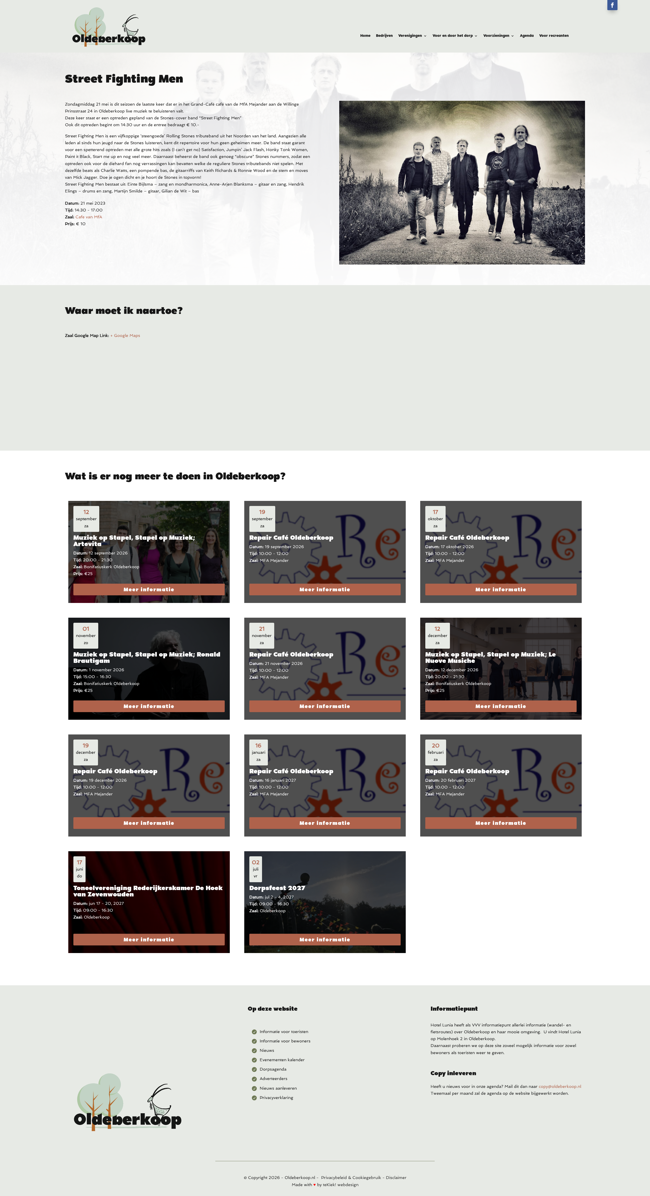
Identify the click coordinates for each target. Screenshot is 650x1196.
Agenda (527, 36)
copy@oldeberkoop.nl (560, 1086)
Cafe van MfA (88, 217)
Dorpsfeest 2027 (277, 888)
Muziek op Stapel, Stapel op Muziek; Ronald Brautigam (146, 657)
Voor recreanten (554, 36)
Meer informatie (149, 589)
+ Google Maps (125, 335)
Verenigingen (410, 36)
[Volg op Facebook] (612, 5)
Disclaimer (396, 1177)
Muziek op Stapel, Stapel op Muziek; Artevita (134, 541)
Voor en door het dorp (453, 36)
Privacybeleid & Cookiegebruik (351, 1177)
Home (365, 36)
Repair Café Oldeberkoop (291, 537)
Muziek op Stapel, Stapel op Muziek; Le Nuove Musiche (490, 657)
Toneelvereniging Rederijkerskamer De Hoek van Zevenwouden (148, 891)
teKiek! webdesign (341, 1184)
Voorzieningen (496, 36)
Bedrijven (384, 36)
